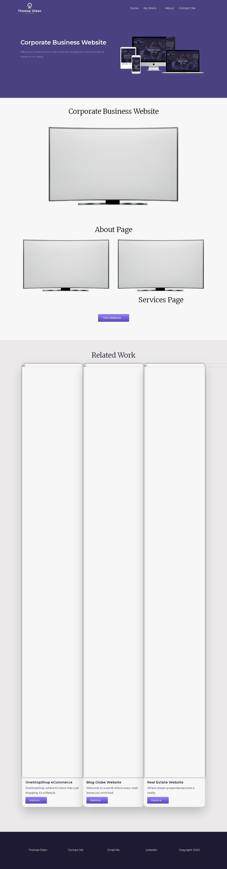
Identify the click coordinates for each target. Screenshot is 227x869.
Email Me (114, 850)
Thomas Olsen (37, 850)
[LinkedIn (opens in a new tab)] (201, 8)
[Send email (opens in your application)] (207, 8)
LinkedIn (151, 850)
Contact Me (75, 850)
